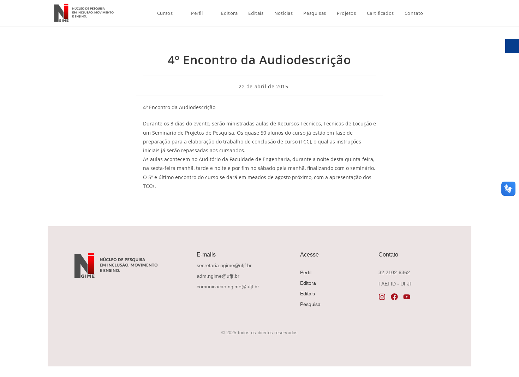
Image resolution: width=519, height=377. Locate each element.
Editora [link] (308, 283)
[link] (83, 13)
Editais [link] (307, 293)
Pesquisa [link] (310, 304)
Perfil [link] (305, 272)
